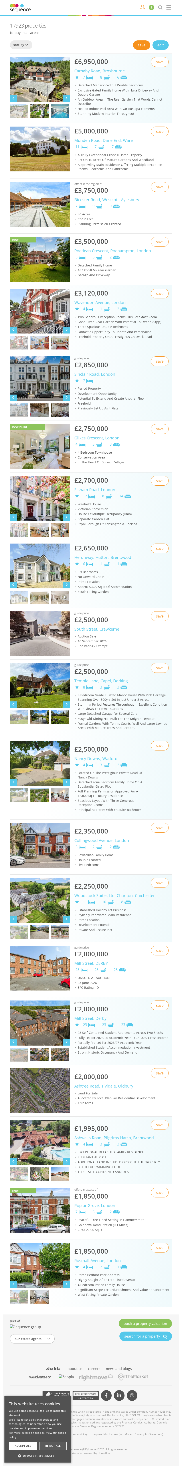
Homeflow (104, 1453)
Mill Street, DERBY (91, 963)
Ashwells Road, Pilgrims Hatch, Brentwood (114, 1137)
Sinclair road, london (94, 374)
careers (94, 1368)
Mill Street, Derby (90, 1018)
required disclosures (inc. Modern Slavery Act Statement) (128, 1434)
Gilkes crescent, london (96, 438)
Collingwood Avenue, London (101, 840)
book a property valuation (145, 1323)
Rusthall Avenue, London (97, 1260)
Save (141, 45)
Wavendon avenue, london (100, 302)
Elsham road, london (94, 489)
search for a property (142, 1336)
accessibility (80, 1434)
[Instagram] (132, 1395)
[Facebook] (106, 1395)
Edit (160, 45)
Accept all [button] (23, 1446)
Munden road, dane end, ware (103, 140)
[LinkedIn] (119, 1395)
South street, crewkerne (96, 629)
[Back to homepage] (169, 7)
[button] (38, 1455)
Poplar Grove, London (94, 1205)
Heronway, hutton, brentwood (102, 557)
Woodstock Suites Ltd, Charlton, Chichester (114, 895)
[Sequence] (20, 7)
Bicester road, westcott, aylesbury (106, 199)
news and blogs (119, 1368)
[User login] (142, 7)
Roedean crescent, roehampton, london (112, 250)
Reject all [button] (53, 1446)
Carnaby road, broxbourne (99, 70)
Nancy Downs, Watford (95, 758)
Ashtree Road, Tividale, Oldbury (103, 1086)
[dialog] (37, 1429)
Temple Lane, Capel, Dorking (101, 680)
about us (75, 1368)
